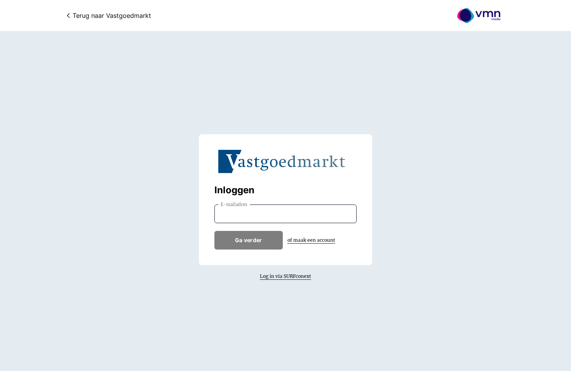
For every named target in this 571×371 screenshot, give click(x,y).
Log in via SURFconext (285, 276)
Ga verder (248, 240)
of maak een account (311, 240)
